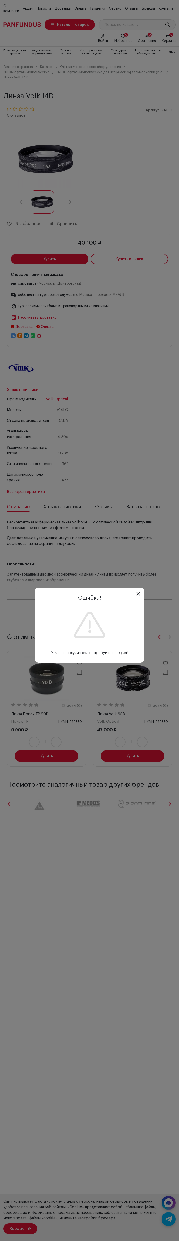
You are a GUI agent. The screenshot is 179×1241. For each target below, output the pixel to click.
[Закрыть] (138, 593)
